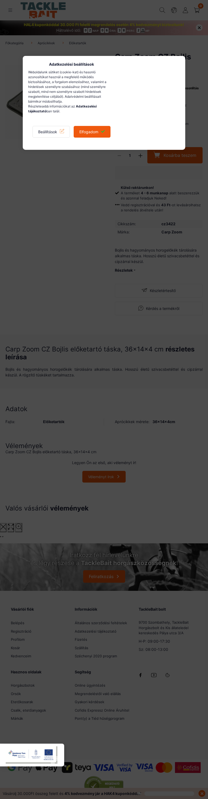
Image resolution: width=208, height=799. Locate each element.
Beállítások (47, 131)
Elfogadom (88, 131)
